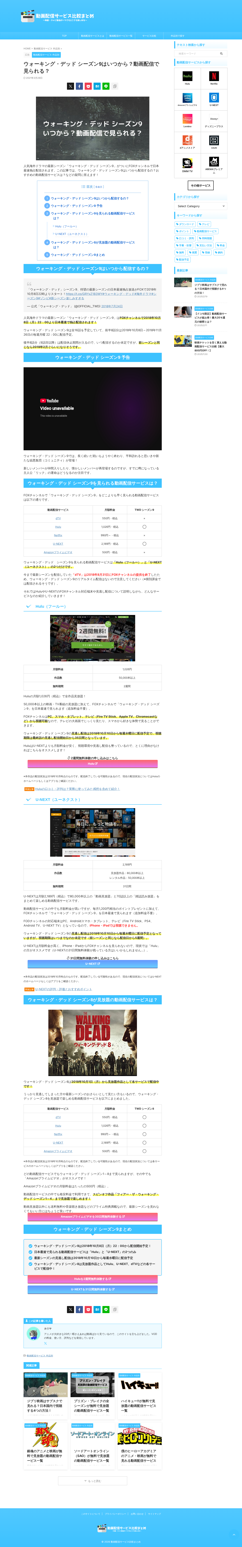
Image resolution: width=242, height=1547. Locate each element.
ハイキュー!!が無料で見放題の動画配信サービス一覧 (138, 1405)
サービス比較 (149, 35)
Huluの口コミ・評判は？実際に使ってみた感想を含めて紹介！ (77, 789)
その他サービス (201, 185)
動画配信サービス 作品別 (40, 1355)
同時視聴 (207, 238)
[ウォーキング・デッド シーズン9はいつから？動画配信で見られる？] (97, 86)
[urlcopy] (114, 86)
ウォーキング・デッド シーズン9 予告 (78, 206)
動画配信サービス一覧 (121, 35)
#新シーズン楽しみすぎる (66, 298)
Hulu (58, 526)
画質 (194, 252)
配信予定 (184, 259)
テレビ (205, 224)
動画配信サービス (207, 231)
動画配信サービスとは (92, 35)
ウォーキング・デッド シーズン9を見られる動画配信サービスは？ (94, 216)
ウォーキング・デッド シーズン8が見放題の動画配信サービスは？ (94, 245)
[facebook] (79, 86)
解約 (220, 252)
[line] (105, 86)
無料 (181, 252)
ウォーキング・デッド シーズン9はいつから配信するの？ (91, 198)
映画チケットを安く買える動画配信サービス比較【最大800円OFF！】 (211, 346)
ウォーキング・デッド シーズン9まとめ (79, 255)
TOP (64, 35)
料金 (222, 245)
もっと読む (94, 1481)
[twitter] (70, 86)
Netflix (58, 535)
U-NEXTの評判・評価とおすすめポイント (63, 989)
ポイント (184, 231)
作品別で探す (178, 35)
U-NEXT (58, 543)
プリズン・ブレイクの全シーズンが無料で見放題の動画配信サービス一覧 (91, 1405)
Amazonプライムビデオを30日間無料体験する (91, 1216)
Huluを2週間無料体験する (91, 1279)
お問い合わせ (137, 1514)
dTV (58, 518)
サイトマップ (154, 1514)
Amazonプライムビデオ (58, 552)
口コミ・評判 (186, 238)
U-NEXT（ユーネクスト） (72, 234)
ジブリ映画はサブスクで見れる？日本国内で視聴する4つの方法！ (44, 1405)
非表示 (98, 186)
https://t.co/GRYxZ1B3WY (84, 294)
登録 (207, 252)
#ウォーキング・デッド (118, 294)
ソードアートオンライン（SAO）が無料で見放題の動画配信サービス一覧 (91, 1455)
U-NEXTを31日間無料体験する (91, 1289)
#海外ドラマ (142, 294)
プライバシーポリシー (115, 1514)
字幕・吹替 (185, 245)
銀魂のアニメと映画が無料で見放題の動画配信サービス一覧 (44, 1455)
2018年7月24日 (112, 306)
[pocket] (88, 86)
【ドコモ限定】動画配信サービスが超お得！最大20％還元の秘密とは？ (211, 317)
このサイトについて (90, 1514)
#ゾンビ (43, 298)
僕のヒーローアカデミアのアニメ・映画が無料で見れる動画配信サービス (138, 1455)
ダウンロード (186, 224)
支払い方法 (205, 245)
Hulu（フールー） (66, 226)
